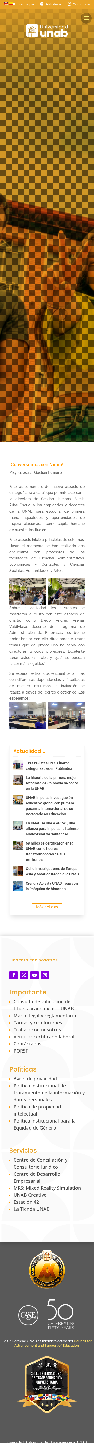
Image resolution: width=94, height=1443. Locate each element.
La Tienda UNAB (32, 1209)
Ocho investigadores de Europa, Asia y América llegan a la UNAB (52, 871)
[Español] (11, 3)
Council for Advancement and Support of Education (53, 1343)
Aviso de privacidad (35, 1078)
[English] (6, 3)
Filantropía (25, 4)
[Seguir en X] (24, 975)
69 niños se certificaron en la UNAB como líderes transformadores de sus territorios (49, 851)
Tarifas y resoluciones (38, 1022)
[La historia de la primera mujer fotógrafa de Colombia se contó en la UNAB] (18, 780)
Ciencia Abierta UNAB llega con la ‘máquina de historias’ (52, 886)
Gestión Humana (48, 472)
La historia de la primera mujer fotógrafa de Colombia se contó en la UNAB (52, 783)
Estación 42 (26, 1202)
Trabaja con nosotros (37, 1029)
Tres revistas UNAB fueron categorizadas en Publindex (49, 766)
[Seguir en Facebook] (13, 975)
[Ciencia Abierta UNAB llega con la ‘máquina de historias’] (18, 886)
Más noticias (47, 907)
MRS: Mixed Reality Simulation (47, 1188)
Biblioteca (53, 4)
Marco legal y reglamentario (45, 1015)
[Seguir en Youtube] (34, 975)
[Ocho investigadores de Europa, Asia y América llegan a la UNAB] (18, 871)
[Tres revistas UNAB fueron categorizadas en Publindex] (18, 765)
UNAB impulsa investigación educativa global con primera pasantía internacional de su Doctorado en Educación (50, 806)
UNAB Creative (30, 1195)
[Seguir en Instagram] (45, 975)
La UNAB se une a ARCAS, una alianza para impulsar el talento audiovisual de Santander (52, 828)
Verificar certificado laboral (44, 1037)
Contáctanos (28, 1044)
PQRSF (21, 1051)
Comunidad (82, 4)
